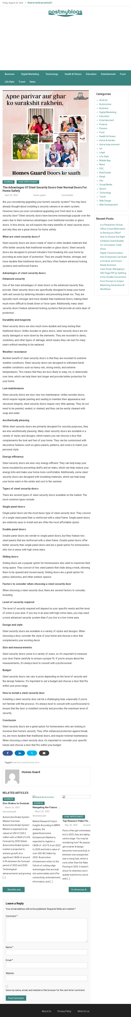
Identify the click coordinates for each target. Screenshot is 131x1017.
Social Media (105, 184)
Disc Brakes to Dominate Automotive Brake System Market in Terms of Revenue (17, 803)
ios (100, 148)
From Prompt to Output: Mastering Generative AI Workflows (112, 285)
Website (10, 973)
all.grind (86, 825)
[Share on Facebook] (8, 753)
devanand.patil (9, 811)
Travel (22, 81)
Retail (102, 176)
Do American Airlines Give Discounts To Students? (81, 889)
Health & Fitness (73, 74)
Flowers (103, 128)
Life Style (9, 81)
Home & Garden (107, 140)
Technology (52, 74)
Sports (102, 188)
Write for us (83, 1011)
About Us (46, 1011)
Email (9, 960)
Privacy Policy (64, 1011)
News (32, 81)
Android (103, 100)
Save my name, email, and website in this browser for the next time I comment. (45, 990)
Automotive (105, 104)
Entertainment (108, 74)
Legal (102, 152)
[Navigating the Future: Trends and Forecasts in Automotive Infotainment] (47, 797)
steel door (16, 762)
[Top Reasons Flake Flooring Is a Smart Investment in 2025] (76, 804)
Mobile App (105, 160)
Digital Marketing (30, 74)
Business (10, 74)
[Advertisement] (65, 46)
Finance (103, 124)
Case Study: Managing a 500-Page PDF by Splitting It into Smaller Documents (113, 273)
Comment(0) (67, 195)
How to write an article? (39, 2)
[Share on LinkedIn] (20, 753)
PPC (101, 168)
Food (123, 74)
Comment (12, 916)
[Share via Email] (44, 753)
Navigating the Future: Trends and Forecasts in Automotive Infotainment (47, 807)
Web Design (105, 200)
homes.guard (39, 195)
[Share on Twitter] (32, 753)
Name (9, 947)
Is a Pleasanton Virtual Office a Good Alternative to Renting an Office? (112, 229)
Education (91, 74)
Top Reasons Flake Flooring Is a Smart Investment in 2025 (76, 821)
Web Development (108, 204)
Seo (101, 180)
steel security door (30, 762)
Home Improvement (28, 182)
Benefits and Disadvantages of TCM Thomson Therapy (16, 889)
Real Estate (105, 172)
